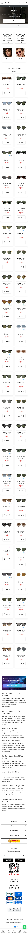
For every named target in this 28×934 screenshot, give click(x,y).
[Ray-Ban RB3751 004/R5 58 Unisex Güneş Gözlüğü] (7, 127)
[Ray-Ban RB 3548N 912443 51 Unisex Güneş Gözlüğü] (7, 547)
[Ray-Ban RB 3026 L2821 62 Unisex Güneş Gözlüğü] (21, 202)
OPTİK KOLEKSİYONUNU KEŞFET (14, 21)
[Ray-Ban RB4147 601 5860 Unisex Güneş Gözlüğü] (21, 227)
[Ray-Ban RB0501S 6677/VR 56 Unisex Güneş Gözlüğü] (21, 450)
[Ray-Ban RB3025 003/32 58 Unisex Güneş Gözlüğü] (21, 326)
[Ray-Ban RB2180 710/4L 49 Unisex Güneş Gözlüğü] (21, 277)
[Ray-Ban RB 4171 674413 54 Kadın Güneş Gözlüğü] (21, 525)
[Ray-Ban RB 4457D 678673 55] (21, 351)
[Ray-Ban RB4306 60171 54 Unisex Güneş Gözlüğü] (7, 376)
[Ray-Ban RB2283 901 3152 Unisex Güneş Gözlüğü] (21, 599)
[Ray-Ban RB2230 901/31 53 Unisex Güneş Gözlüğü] (21, 127)
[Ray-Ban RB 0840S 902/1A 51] (21, 177)
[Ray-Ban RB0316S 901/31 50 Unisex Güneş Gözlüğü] (21, 301)
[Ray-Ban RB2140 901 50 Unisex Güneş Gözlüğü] (7, 152)
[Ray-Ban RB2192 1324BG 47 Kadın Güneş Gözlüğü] (7, 624)
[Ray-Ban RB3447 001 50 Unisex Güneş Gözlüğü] (21, 401)
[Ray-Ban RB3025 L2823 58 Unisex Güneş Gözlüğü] (21, 475)
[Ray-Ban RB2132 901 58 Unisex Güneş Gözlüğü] (7, 450)
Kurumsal (14, 821)
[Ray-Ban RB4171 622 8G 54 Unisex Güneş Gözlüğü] (7, 574)
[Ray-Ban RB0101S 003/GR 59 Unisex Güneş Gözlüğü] (21, 649)
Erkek (20, 58)
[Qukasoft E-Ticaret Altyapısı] (14, 927)
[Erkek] (20, 52)
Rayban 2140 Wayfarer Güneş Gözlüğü (7, 40)
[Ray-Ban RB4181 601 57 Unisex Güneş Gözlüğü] (7, 326)
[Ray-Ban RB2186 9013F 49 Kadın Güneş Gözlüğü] (21, 425)
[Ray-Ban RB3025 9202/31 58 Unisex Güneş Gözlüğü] (21, 252)
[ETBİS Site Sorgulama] (14, 869)
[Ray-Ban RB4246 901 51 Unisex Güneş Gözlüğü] (7, 227)
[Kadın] (7, 52)
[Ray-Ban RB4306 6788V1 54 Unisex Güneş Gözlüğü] (7, 475)
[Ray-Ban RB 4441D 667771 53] (21, 152)
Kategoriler (14, 826)
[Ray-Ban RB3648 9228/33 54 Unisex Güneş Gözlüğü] (21, 574)
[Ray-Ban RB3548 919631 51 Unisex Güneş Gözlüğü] (7, 252)
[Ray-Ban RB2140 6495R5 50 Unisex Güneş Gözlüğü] (21, 624)
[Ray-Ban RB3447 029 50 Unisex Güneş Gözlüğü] (7, 599)
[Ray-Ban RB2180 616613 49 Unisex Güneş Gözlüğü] (7, 500)
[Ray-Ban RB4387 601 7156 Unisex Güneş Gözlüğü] (21, 549)
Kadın (7, 58)
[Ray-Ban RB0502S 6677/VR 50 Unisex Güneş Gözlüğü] (21, 78)
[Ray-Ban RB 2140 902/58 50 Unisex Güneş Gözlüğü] (7, 351)
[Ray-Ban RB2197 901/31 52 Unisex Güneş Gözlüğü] (7, 425)
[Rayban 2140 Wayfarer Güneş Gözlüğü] (7, 35)
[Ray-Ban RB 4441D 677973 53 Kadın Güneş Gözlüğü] (7, 78)
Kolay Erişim (14, 830)
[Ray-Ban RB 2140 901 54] (21, 500)
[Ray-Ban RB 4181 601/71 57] (7, 525)
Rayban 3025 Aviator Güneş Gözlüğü (20, 40)
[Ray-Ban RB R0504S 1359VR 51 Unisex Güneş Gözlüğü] (7, 202)
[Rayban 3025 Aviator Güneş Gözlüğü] (20, 35)
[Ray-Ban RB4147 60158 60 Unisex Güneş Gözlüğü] (21, 376)
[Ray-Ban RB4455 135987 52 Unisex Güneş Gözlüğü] (7, 177)
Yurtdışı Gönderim (14, 835)
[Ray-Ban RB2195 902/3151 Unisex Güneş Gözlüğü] (7, 277)
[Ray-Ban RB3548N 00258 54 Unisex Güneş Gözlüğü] (7, 401)
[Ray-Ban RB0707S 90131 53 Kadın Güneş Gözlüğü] (7, 103)
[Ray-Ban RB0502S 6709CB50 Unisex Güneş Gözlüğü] (7, 649)
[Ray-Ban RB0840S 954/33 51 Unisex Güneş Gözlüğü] (7, 301)
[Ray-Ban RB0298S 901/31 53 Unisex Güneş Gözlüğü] (21, 103)
